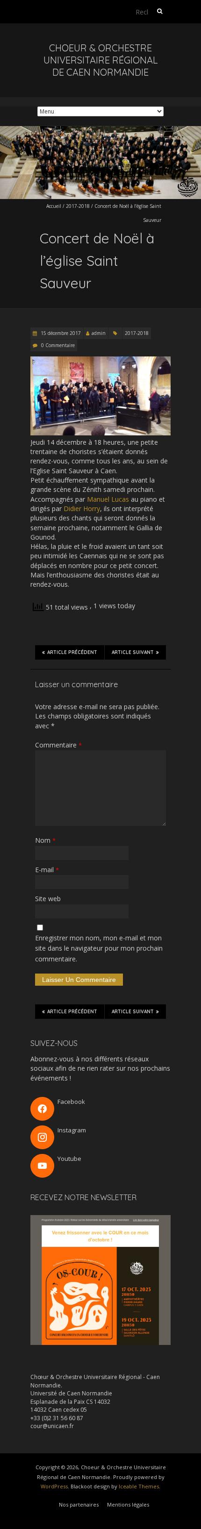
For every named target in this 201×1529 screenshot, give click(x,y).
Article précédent (72, 652)
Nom (45, 840)
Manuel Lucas (108, 499)
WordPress (54, 1486)
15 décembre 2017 (60, 333)
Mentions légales (128, 1504)
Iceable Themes (139, 1486)
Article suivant (133, 652)
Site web (48, 898)
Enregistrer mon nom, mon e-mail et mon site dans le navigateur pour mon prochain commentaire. (99, 948)
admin (99, 333)
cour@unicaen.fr (52, 1426)
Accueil (53, 206)
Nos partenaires (79, 1504)
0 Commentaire (58, 345)
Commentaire (58, 744)
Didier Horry (82, 508)
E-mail (47, 869)
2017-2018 (78, 206)
